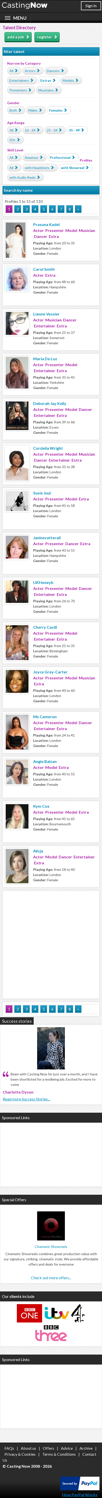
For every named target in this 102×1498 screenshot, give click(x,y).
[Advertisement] (51, 944)
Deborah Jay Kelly (49, 403)
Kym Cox (41, 806)
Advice (67, 1448)
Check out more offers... (51, 1277)
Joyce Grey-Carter (50, 671)
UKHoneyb (43, 582)
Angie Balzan (45, 761)
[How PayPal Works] (80, 1488)
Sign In (91, 5)
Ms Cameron (45, 716)
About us (28, 1448)
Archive (86, 1448)
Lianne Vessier (46, 313)
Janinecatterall (47, 537)
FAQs (9, 1448)
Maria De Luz (45, 358)
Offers (48, 1448)
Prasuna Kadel (46, 224)
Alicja (38, 850)
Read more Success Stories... (26, 1099)
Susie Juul (42, 492)
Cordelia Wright (48, 448)
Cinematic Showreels (51, 1246)
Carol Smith (44, 269)
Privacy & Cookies (20, 1454)
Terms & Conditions (59, 1454)
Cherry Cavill (45, 627)
